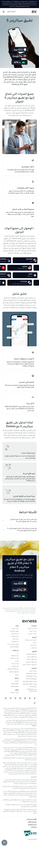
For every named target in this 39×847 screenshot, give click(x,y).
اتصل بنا (17, 661)
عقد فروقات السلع (32, 657)
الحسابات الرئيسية (32, 629)
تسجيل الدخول (11, 11)
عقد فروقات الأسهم (32, 659)
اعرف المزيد (34, 777)
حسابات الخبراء (33, 631)
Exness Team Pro (14, 672)
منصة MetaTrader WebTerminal (32, 690)
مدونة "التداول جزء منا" (13, 644)
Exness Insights (14, 647)
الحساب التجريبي (32, 634)
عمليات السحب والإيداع (31, 640)
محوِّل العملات (15, 636)
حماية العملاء (33, 645)
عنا (18, 653)
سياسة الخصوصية (32, 824)
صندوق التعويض (15, 686)
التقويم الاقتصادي (14, 631)
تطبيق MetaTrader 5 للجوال (30, 681)
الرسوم (35, 643)
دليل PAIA (34, 827)
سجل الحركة (16, 639)
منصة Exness (33, 687)
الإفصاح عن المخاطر (32, 819)
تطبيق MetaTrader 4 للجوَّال (30, 684)
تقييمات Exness (14, 658)
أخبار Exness (15, 666)
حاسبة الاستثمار (15, 634)
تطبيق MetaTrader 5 (31, 674)
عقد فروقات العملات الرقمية (29, 665)
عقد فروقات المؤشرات (31, 662)
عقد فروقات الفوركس (31, 654)
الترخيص (17, 681)
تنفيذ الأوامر (34, 648)
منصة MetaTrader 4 (31, 676)
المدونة (17, 675)
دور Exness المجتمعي (13, 669)
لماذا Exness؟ (15, 656)
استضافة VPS (15, 642)
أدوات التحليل (15, 629)
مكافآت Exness (15, 693)
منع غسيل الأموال (32, 822)
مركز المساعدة (15, 664)
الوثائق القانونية (15, 684)
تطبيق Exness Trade (31, 679)
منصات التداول (33, 671)
